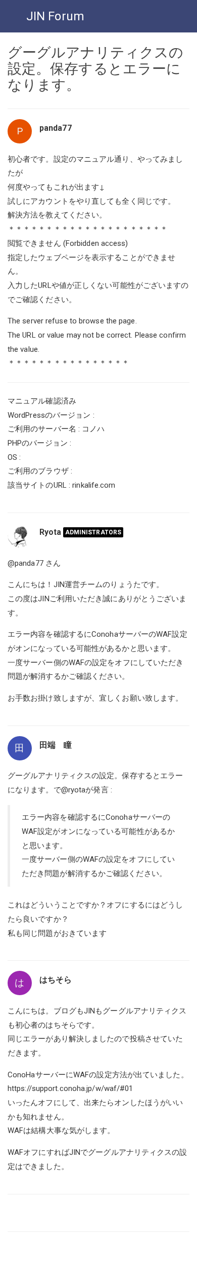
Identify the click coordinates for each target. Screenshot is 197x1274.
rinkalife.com (93, 485)
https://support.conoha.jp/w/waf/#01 (70, 1088)
